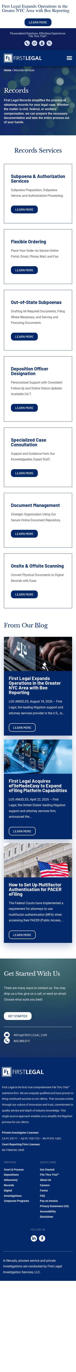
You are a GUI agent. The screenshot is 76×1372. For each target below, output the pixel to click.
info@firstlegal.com (30, 1035)
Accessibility (48, 1211)
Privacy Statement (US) (54, 1206)
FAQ (42, 1195)
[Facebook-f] (42, 1238)
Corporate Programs (16, 1200)
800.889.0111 (22, 1041)
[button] (69, 58)
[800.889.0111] (7, 1041)
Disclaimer (46, 1216)
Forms (44, 1190)
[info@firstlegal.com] (7, 1035)
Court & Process (14, 1169)
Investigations (13, 1195)
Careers (45, 1185)
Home (7, 70)
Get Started (47, 1169)
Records (9, 1185)
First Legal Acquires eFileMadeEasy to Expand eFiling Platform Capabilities (38, 785)
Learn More (22, 727)
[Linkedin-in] (34, 1238)
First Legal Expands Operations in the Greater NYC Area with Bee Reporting (35, 685)
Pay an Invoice (49, 1200)
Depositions (11, 1174)
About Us (45, 1180)
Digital (8, 1190)
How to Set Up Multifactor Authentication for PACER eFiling (35, 889)
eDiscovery (11, 1180)
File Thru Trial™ (49, 1174)
